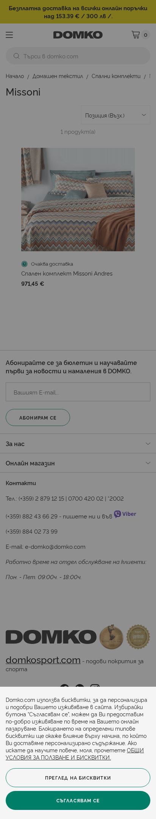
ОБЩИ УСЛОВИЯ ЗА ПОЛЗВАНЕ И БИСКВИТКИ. (75, 753)
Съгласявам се (78, 800)
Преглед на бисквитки (78, 777)
